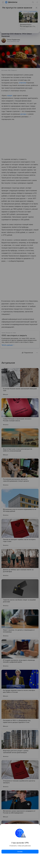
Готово (20, 851)
